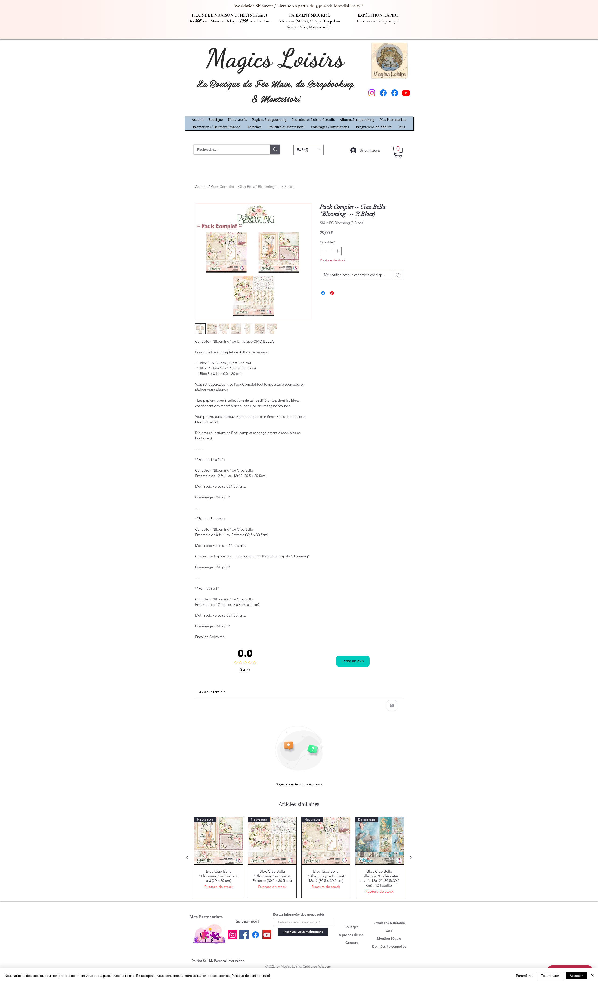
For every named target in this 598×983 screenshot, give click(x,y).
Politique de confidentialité (250, 975)
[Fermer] (592, 975)
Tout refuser (550, 975)
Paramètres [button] (524, 975)
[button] (404, 417)
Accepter (576, 975)
